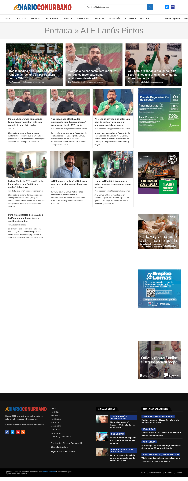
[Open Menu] (173, 7)
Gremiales (82, 18)
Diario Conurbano (49, 472)
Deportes (99, 18)
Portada (58, 30)
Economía (114, 18)
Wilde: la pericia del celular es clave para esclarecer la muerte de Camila (122, 458)
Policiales (52, 18)
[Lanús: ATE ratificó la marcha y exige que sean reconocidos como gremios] (113, 164)
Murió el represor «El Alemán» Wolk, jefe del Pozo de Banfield (123, 425)
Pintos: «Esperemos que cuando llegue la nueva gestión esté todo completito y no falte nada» (25, 122)
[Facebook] (7, 432)
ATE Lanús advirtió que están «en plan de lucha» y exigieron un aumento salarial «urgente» (112, 122)
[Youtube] (18, 432)
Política (21, 18)
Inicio (8, 18)
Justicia (67, 18)
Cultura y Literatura (137, 18)
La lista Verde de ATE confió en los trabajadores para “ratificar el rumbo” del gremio (26, 184)
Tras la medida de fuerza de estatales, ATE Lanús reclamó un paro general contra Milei (33, 74)
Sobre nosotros (155, 473)
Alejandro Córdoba (18, 225)
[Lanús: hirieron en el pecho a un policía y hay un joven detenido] (102, 436)
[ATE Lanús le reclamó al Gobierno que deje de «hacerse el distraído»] (70, 164)
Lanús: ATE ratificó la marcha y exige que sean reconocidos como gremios (113, 184)
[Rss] (23, 432)
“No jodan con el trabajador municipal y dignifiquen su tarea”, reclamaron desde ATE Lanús (68, 122)
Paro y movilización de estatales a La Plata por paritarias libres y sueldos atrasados (25, 218)
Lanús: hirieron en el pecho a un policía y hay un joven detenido (123, 440)
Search (150, 7)
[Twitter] (12, 432)
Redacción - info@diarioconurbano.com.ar (28, 82)
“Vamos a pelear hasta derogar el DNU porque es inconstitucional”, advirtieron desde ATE (93, 74)
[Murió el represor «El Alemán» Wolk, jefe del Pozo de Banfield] (102, 419)
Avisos (179, 473)
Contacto (168, 473)
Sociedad (36, 18)
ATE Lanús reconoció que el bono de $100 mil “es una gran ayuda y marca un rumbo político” (152, 74)
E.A (13, 129)
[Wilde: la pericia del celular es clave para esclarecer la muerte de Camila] (102, 452)
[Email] (167, 7)
